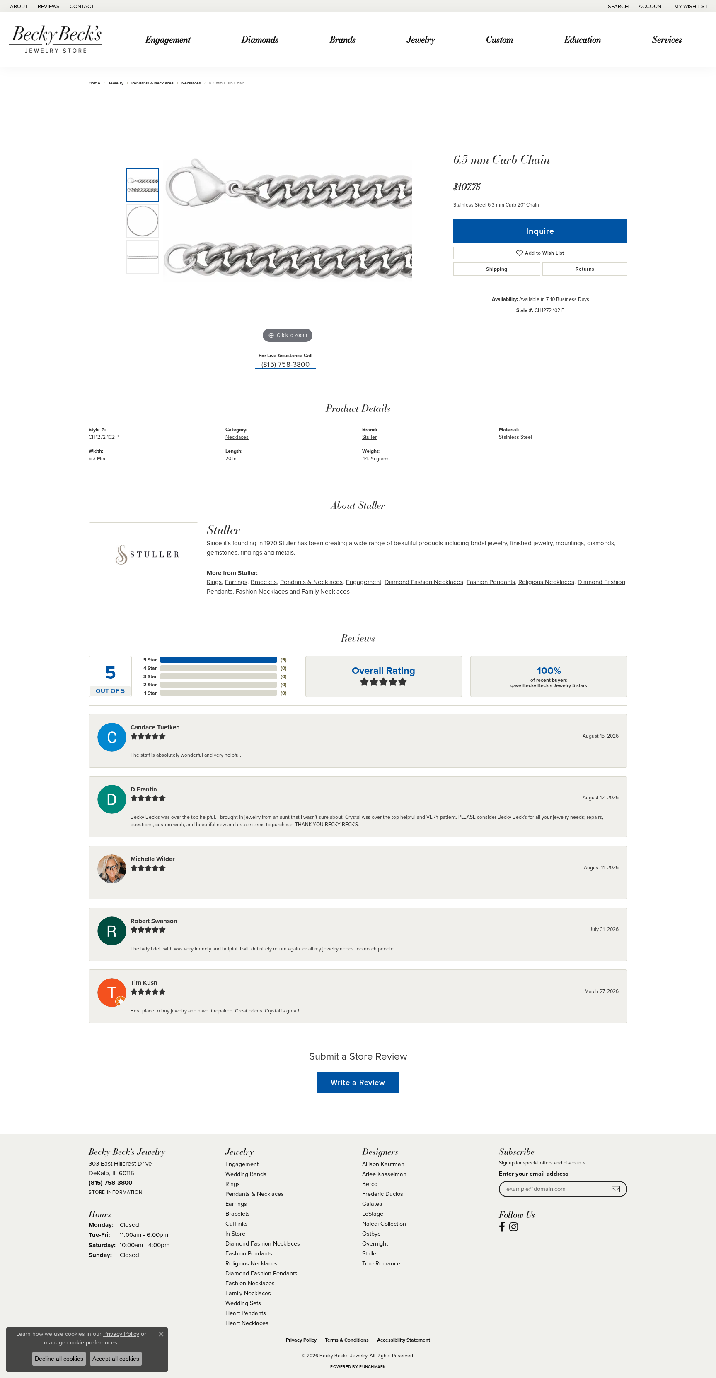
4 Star (150, 667)
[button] (617, 6)
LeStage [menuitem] (372, 1213)
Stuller (369, 436)
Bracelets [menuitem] (237, 1213)
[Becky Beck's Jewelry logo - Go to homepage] (57, 40)
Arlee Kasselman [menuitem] (384, 1173)
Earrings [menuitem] (236, 1203)
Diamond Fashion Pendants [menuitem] (261, 1273)
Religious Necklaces (546, 581)
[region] (287, 221)
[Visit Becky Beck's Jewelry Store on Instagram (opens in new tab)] (513, 1227)
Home (94, 83)
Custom (499, 39)
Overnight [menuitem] (375, 1243)
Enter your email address (533, 1173)
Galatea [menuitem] (372, 1203)
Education (582, 39)
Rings (214, 581)
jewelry (115, 83)
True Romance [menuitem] (381, 1263)
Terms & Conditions (347, 1339)
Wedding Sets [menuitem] (243, 1303)
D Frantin (144, 789)
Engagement (167, 39)
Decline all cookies (59, 1358)
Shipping (496, 268)
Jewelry (421, 39)
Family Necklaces (326, 591)
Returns (585, 268)
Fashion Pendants (491, 581)
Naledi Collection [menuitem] (384, 1223)
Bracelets (264, 581)
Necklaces (191, 83)
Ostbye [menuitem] (371, 1233)
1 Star (150, 692)
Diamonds (260, 39)
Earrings (236, 581)
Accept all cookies (115, 1358)
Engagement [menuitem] (242, 1163)
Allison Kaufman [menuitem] (383, 1163)
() (284, 659)
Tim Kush (144, 982)
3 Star (150, 676)
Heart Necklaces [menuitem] (246, 1322)
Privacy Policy (301, 1339)
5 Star (150, 659)
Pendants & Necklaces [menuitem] (254, 1193)
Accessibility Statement (403, 1339)
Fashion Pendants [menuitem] (248, 1253)
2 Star (150, 684)
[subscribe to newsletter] (615, 1189)
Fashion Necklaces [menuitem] (250, 1283)
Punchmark (372, 1367)
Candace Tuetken (155, 727)
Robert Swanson (154, 921)
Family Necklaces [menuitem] (248, 1293)
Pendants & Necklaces (152, 83)
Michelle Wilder (152, 858)
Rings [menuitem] (232, 1183)
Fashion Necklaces (262, 591)
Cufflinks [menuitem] (236, 1223)
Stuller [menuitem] (370, 1253)
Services (667, 39)
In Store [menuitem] (235, 1233)
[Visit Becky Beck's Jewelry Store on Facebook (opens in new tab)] (502, 1227)
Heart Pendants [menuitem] (245, 1312)
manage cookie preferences (80, 1342)
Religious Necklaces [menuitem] (251, 1263)
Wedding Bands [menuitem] (245, 1173)
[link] (18, 6)
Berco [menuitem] (369, 1183)
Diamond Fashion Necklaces (424, 581)
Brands (343, 39)
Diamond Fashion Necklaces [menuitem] (262, 1243)
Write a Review (358, 1082)
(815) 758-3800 (285, 364)
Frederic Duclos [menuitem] (382, 1193)
